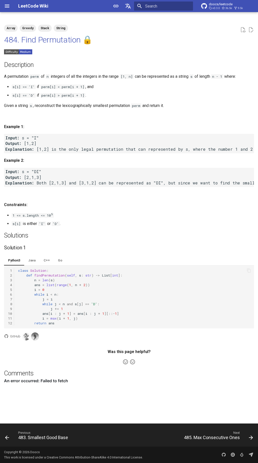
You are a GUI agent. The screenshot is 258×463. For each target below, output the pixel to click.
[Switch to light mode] (116, 6)
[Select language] (128, 6)
